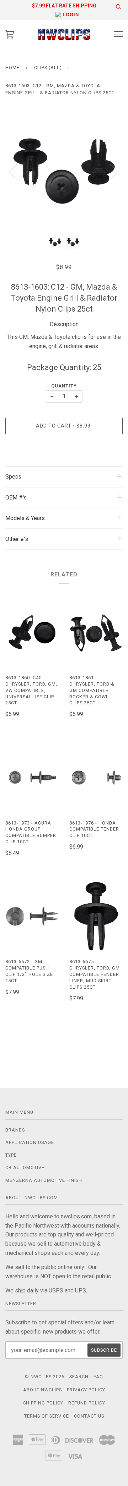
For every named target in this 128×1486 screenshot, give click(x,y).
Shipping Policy (43, 1403)
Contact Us (89, 1416)
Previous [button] (17, 171)
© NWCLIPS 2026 (44, 1376)
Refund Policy (86, 1403)
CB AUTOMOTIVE (24, 1167)
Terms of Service (46, 1416)
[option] (64, 171)
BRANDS (15, 1130)
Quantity (64, 386)
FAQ (98, 1376)
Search (79, 1376)
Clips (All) (48, 67)
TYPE (11, 1155)
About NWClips (42, 1389)
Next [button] (110, 171)
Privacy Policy (86, 1389)
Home (12, 67)
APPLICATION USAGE (29, 1142)
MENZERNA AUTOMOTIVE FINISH (43, 1180)
